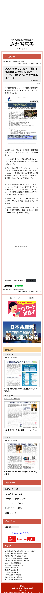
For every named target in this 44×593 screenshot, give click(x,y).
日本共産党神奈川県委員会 (13, 577)
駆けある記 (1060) (13, 508)
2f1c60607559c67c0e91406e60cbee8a (14, 280)
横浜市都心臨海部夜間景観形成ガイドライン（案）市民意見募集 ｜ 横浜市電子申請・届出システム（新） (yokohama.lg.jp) (21, 210)
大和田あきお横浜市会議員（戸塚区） (17, 553)
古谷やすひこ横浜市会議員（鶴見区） (17, 558)
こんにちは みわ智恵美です (12, 357)
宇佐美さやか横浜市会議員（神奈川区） (18, 560)
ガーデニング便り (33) (15, 498)
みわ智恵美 (22, 44)
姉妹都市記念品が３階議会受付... (14, 61)
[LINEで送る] (19, 286)
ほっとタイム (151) (14, 494)
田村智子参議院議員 (11, 570)
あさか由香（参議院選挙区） (14, 565)
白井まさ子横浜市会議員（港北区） (16, 556)
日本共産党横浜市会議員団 (13, 579)
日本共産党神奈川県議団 (13, 575)
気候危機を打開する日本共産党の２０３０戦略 (20, 551)
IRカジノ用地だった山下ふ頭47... (29, 63)
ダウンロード (31, 280)
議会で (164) (10, 513)
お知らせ (37, 83)
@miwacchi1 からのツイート (22, 533)
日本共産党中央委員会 (12, 572)
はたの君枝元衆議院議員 (13, 563)
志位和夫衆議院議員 (11, 568)
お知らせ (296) (12, 489)
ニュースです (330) (14, 503)
